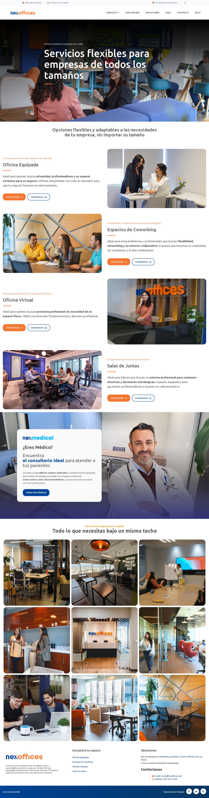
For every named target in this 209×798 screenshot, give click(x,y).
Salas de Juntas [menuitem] (79, 771)
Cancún (183, 757)
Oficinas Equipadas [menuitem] (80, 757)
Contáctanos (37, 197)
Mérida (190, 757)
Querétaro (174, 757)
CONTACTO (183, 12)
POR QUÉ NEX (132, 12)
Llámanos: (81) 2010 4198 (165, 779)
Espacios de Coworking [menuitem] (82, 762)
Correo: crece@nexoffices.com (168, 776)
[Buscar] (185, 3)
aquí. (177, 763)
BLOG (197, 12)
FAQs (168, 12)
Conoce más (12, 197)
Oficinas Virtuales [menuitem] (80, 767)
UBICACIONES (153, 12)
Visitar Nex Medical (36, 492)
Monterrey (164, 757)
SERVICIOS (111, 12)
